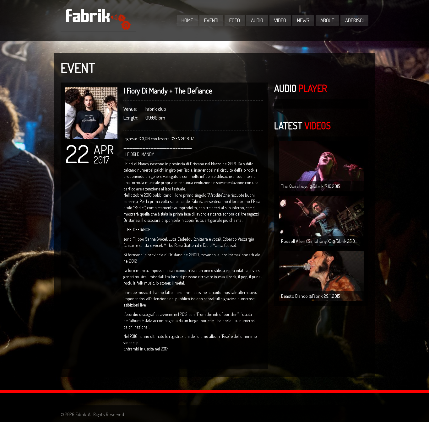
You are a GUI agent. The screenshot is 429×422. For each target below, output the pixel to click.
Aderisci (354, 20)
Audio (257, 20)
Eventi (211, 20)
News (303, 20)
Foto (234, 20)
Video (280, 20)
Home (187, 20)
